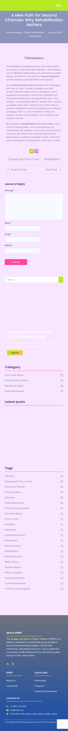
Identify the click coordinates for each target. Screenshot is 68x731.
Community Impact (14, 32)
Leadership (12, 686)
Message (9, 190)
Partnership (40, 680)
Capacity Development (45, 691)
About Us (10, 680)
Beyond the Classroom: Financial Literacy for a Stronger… (29, 420)
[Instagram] (36, 151)
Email (8, 234)
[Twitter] (32, 151)
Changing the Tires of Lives (23, 159)
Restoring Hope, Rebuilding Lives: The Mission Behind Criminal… (32, 438)
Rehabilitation (52, 159)
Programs (39, 686)
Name (8, 223)
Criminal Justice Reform (33, 32)
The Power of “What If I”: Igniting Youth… (34, 455)
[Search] (61, 280)
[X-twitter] (7, 664)
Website (8, 245)
